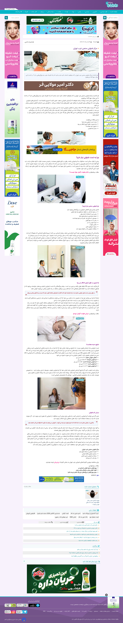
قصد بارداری (104, 12)
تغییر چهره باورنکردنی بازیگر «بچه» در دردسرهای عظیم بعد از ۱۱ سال (81, 531)
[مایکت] (34, 605)
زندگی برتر (49, 611)
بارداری (87, 12)
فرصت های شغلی (76, 611)
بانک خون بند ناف (82, 517)
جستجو (96, 611)
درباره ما (90, 611)
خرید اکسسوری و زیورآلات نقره (90, 513)
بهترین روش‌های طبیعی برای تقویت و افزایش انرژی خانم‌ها (83, 534)
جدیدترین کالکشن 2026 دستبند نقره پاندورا (48, 513)
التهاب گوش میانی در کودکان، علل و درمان (86, 470)
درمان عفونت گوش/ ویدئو (81, 314)
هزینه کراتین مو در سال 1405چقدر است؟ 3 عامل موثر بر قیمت (92, 502)
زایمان (79, 12)
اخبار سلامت (33, 12)
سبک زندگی (50, 12)
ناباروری (95, 12)
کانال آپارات (67, 611)
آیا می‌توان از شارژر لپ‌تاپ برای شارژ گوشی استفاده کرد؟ (83, 553)
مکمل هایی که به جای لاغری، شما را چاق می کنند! (86, 525)
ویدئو (42, 12)
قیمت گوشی (65, 513)
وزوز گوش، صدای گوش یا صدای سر (87, 468)
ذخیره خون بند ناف (75, 513)
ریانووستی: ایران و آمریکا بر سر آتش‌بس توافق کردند (84, 556)
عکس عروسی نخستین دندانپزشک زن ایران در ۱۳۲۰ (85, 528)
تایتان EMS (73, 517)
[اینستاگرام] (10, 613)
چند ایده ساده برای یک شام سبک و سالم (87, 550)
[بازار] (10, 605)
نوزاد (73, 12)
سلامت (59, 12)
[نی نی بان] (111, 4)
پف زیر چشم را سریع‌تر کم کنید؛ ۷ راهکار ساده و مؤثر (85, 537)
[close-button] (106, 595)
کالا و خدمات (18, 12)
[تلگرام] (21, 613)
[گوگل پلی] (22, 605)
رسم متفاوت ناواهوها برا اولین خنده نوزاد (88, 540)
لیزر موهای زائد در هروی (61, 517)
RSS (44, 611)
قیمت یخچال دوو (94, 517)
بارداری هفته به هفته (105, 611)
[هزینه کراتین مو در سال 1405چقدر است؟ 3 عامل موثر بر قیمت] (92, 494)
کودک (66, 12)
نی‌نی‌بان (56, 462)
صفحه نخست (113, 12)
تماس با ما (84, 611)
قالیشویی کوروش (30, 513)
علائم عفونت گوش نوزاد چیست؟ (79, 172)
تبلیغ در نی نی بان (58, 611)
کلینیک (26, 12)
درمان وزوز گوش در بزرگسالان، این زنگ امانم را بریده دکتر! (82, 472)
